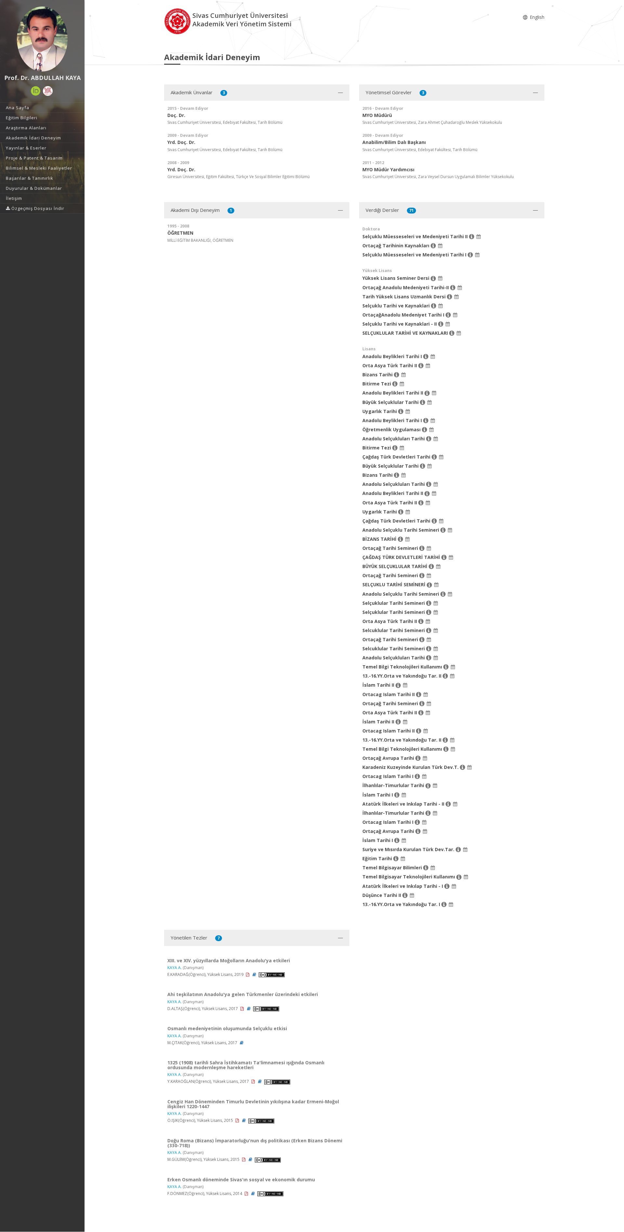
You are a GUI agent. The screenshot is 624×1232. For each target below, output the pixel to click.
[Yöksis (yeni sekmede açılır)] (48, 91)
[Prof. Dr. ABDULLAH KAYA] (42, 38)
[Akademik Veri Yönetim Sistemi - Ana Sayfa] (178, 21)
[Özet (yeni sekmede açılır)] (255, 974)
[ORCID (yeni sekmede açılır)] (35, 91)
